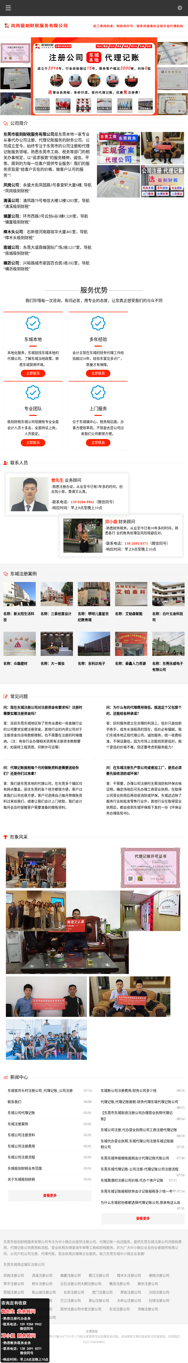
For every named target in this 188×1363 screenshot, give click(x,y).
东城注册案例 (18, 1124)
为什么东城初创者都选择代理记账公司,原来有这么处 (140, 1202)
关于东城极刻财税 (21, 1179)
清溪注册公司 (42, 1275)
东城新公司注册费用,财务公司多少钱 (128, 1090)
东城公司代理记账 (21, 1113)
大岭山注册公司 (129, 1301)
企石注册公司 (70, 1284)
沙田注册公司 (159, 1292)
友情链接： (93, 1331)
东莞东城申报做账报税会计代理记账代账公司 (135, 1158)
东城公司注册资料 (21, 1135)
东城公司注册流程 (21, 1157)
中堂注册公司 (91, 1309)
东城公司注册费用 (21, 1146)
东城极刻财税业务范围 (25, 1168)
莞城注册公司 (13, 1292)
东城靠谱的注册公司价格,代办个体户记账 (132, 1180)
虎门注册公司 (102, 1292)
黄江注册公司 (99, 1275)
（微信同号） (93, 502)
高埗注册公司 (70, 1309)
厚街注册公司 (130, 1292)
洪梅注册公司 (148, 1309)
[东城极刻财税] (94, 26)
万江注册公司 (70, 1301)
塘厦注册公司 (70, 1275)
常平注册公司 (13, 1284)
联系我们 (14, 1102)
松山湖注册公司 (44, 1292)
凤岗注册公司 (13, 1275)
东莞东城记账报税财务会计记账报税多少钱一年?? (138, 1191)
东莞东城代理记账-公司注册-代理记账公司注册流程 (139, 1169)
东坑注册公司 (119, 1309)
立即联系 (33, 373)
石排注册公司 (159, 1301)
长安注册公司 (74, 1292)
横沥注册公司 (119, 1284)
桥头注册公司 (42, 1284)
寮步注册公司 (148, 1284)
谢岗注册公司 (159, 1275)
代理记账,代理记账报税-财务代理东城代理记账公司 (139, 1102)
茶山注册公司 (99, 1301)
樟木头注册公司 (129, 1275)
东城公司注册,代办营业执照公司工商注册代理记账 (139, 1130)
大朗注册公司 (91, 1284)
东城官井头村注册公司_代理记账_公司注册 (40, 1090)
